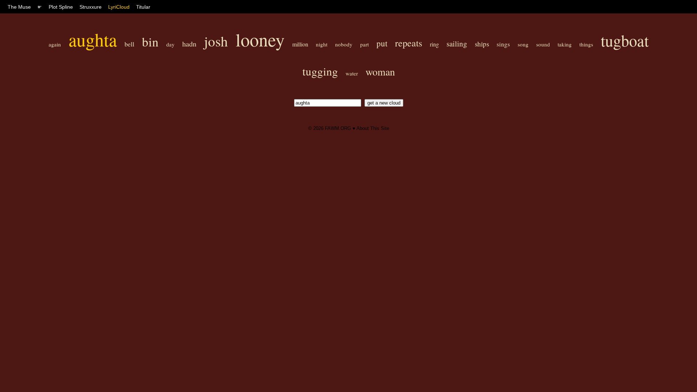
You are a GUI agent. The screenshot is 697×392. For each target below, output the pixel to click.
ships (482, 43)
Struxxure (91, 7)
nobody (343, 44)
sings (503, 44)
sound (543, 44)
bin (150, 41)
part (364, 44)
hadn (189, 44)
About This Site (372, 128)
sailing (457, 43)
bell (129, 44)
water (352, 73)
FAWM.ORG (338, 128)
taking (565, 44)
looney (260, 39)
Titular (143, 7)
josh (216, 41)
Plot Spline (61, 7)
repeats (408, 43)
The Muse (19, 7)
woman (380, 71)
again (55, 44)
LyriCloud (119, 7)
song (523, 44)
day (170, 44)
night (321, 44)
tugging (320, 71)
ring (434, 44)
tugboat (625, 40)
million (300, 44)
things (586, 44)
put (381, 43)
